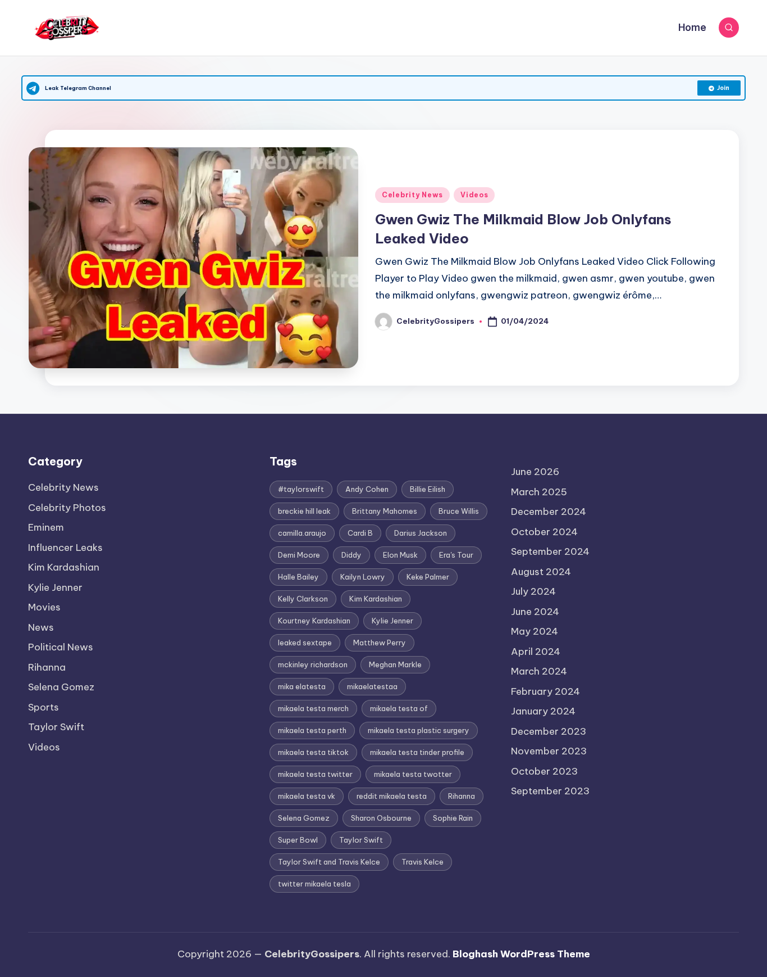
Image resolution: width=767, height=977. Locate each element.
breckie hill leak (304, 510)
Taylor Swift (56, 727)
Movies (44, 607)
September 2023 (550, 791)
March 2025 (539, 492)
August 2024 (541, 572)
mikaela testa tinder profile (417, 752)
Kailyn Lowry (362, 576)
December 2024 (548, 511)
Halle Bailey (298, 576)
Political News (60, 647)
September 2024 (550, 551)
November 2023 (549, 751)
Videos (474, 195)
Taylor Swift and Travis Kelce (329, 861)
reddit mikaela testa (392, 795)
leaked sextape (305, 642)
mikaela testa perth (312, 730)
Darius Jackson (420, 532)
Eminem (46, 527)
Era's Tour (456, 554)
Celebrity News (412, 195)
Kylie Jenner (55, 587)
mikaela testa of (399, 708)
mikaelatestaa (372, 686)
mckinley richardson (313, 664)
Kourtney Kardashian (314, 620)
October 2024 (544, 532)
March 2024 (539, 671)
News (41, 627)
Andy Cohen (367, 489)
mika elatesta (302, 686)
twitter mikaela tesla (314, 883)
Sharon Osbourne (381, 817)
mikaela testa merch (313, 708)
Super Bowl (298, 839)
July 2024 (533, 591)
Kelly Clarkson (303, 598)
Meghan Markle (395, 664)
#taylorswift (301, 489)
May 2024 (534, 631)
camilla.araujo (302, 532)
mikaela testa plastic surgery (418, 730)
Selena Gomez (61, 687)
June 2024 (535, 611)
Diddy (351, 554)
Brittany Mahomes (384, 510)
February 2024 (545, 691)
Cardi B (360, 532)
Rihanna (47, 667)
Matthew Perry (379, 642)
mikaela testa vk (306, 795)
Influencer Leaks (65, 547)
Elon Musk (400, 554)
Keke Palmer (428, 576)
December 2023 (548, 731)
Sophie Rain (453, 817)
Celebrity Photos (67, 507)
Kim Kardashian (63, 567)
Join (723, 88)
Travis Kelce (422, 861)
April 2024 (535, 651)
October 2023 (544, 771)
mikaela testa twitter (315, 774)
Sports (43, 707)
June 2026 (535, 471)
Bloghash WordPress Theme (521, 954)
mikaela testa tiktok (313, 752)
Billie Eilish (427, 489)
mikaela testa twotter (413, 774)
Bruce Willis (459, 510)
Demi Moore (299, 554)
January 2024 (543, 711)
